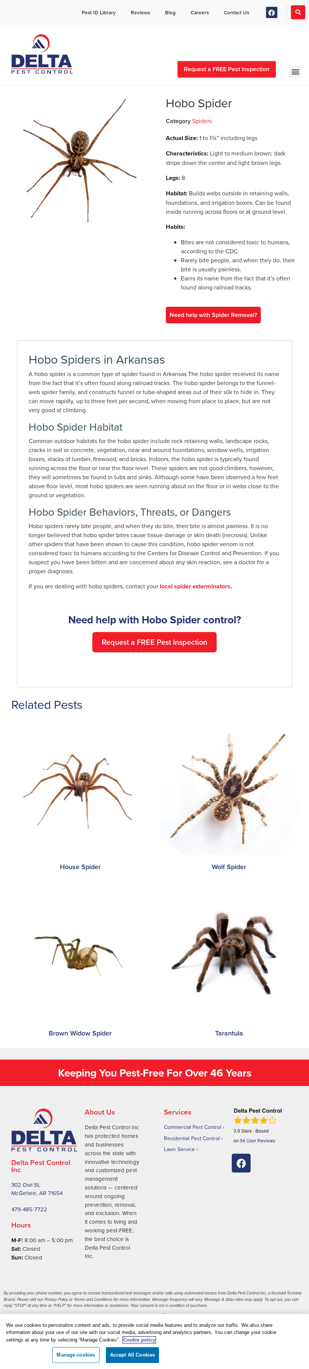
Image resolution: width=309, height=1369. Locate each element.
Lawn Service (179, 1149)
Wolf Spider (229, 866)
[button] (295, 71)
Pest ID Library (99, 12)
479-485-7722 (29, 1209)
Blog (170, 12)
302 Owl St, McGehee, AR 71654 (37, 1189)
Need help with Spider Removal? (213, 315)
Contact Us (236, 12)
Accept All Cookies (132, 1355)
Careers (200, 12)
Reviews (140, 12)
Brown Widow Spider (80, 1033)
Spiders (202, 121)
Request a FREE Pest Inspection (226, 69)
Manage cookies (76, 1355)
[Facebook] (272, 12)
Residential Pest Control (192, 1138)
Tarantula (229, 1033)
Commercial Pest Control (192, 1127)
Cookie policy (139, 1340)
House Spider (80, 866)
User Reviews (257, 1140)
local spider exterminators (195, 586)
